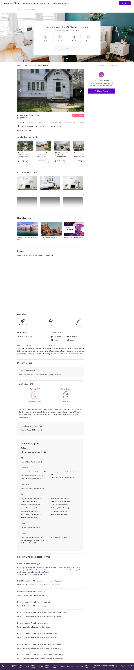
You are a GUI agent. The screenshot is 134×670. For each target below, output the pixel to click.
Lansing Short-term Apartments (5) (32, 488)
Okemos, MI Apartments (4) (30, 501)
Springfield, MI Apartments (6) (31, 511)
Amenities (42, 122)
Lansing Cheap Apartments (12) (31, 462)
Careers (27, 666)
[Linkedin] (115, 666)
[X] (122, 666)
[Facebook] (119, 666)
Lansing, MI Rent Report (40, 572)
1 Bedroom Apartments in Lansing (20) (33, 452)
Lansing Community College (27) (31, 537)
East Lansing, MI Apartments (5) (31, 498)
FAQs (82, 122)
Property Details (55, 122)
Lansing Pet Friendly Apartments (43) (63, 477)
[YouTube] (125, 666)
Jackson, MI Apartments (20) (30, 505)
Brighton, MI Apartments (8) (60, 498)
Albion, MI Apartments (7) (29, 508)
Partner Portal (87, 666)
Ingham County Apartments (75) (31, 527)
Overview (21, 122)
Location (31, 122)
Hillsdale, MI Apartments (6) (30, 518)
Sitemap (63, 666)
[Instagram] (128, 666)
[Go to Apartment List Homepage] (11, 3)
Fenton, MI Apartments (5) (59, 505)
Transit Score (66, 389)
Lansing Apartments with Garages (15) (33, 472)
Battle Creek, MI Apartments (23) (32, 514)
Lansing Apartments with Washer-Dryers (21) (64, 473)
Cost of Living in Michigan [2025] (73, 237)
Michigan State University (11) (61, 537)
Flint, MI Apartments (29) (59, 511)
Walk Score (34, 389)
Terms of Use (55, 666)
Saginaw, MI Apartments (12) (60, 514)
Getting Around (70, 122)
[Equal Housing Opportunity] (112, 666)
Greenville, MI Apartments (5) (60, 501)
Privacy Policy (47, 666)
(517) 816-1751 (22, 118)
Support (41, 666)
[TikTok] (131, 666)
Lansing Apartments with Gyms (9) (32, 475)
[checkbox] (45, 38)
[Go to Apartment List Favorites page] (116, 3)
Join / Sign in (124, 3)
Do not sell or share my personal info (102, 666)
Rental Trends (33, 666)
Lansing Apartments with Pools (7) (32, 478)
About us (21, 666)
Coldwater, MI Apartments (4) (60, 508)
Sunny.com (70, 666)
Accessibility (78, 666)
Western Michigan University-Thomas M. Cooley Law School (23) (34, 542)
